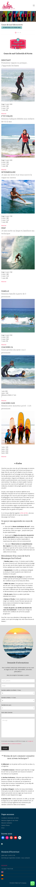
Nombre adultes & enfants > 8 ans (11, 690)
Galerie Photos (5, 825)
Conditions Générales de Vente (10, 818)
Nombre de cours (6, 705)
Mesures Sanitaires (6, 823)
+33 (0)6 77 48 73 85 (7, 869)
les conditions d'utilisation (15, 743)
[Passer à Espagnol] (18, 875)
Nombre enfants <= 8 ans (8, 697)
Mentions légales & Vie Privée (9, 820)
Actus (2, 828)
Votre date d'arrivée (6, 712)
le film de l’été (24, 513)
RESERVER (4, 865)
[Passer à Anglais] (18, 872)
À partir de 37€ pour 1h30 (11, 27)
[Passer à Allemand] (18, 878)
